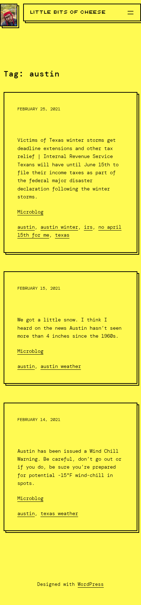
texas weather (59, 513)
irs (88, 227)
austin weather (60, 366)
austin (26, 227)
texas (62, 235)
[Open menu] (130, 12)
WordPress (91, 584)
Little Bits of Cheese (68, 12)
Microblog (30, 212)
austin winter (59, 227)
